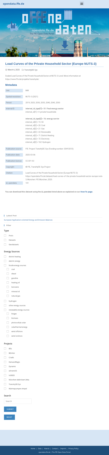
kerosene (15, 287)
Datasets (12, 240)
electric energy (14, 261)
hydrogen (12, 301)
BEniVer (12, 353)
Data (39, 448)
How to (46, 448)
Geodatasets (14, 244)
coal (13, 269)
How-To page (86, 191)
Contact (55, 448)
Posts (11, 235)
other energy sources (17, 305)
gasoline (14, 278)
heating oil (15, 282)
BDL (10, 348)
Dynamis (12, 366)
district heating (15, 256)
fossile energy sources (17, 265)
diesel (13, 273)
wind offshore (16, 331)
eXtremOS (13, 371)
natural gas (15, 296)
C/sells (11, 357)
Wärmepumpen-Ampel (18, 388)
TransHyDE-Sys (30, 70)
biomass (14, 318)
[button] (82, 3)
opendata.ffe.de (13, 3)
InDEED (12, 375)
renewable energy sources (19, 310)
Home (33, 448)
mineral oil (15, 291)
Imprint (63, 448)
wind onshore (16, 336)
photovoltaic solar (18, 322)
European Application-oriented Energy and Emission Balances (28, 220)
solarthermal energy (19, 327)
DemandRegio (14, 362)
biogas (14, 313)
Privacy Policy (73, 448)
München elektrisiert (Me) (19, 379)
